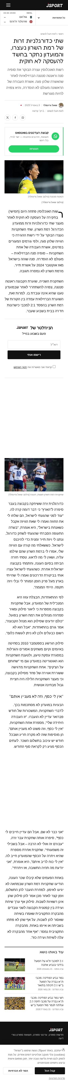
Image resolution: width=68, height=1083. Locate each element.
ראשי (61, 34)
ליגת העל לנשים (49, 34)
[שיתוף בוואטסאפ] (23, 118)
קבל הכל (50, 1070)
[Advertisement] (34, 418)
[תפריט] (8, 5)
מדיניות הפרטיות (57, 1078)
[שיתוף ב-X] (8, 118)
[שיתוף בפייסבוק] (15, 118)
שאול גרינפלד (50, 105)
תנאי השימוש (20, 367)
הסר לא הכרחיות (18, 1070)
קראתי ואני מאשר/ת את (33, 367)
